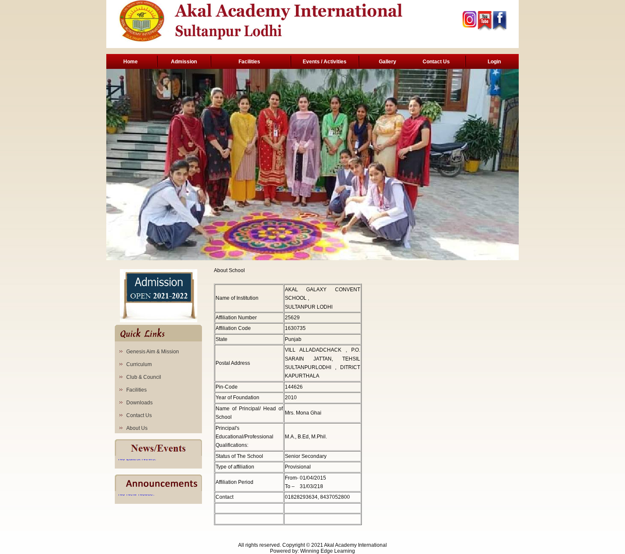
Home (130, 62)
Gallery (387, 62)
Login (494, 62)
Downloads (139, 403)
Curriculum (139, 364)
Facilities (249, 62)
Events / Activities (325, 62)
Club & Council (143, 377)
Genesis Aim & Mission (152, 352)
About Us (137, 428)
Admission (184, 62)
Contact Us (436, 62)
